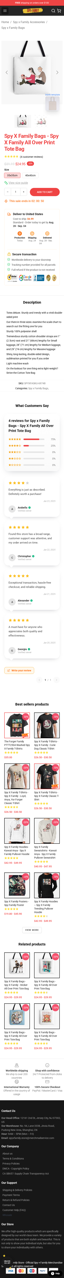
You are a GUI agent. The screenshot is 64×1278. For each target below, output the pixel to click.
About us (7, 1153)
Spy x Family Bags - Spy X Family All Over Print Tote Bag (15, 1036)
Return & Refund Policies (16, 1200)
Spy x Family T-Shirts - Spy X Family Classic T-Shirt (46, 796)
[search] (53, 11)
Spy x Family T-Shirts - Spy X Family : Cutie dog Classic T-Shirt (46, 745)
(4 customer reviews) (31, 156)
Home (5, 22)
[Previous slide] (7, 72)
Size (6, 169)
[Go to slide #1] (22, 121)
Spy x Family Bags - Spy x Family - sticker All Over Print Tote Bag (16, 985)
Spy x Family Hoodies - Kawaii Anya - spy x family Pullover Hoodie (16, 851)
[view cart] (59, 11)
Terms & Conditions (13, 1158)
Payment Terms (11, 1195)
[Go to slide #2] (41, 121)
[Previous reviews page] (39, 680)
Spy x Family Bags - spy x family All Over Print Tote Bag (45, 985)
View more (32, 930)
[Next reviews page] (56, 680)
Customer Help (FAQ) (14, 1210)
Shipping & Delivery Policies (17, 1190)
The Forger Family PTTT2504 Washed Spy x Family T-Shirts (17, 745)
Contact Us (8, 1205)
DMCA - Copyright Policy (15, 1168)
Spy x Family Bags (13, 28)
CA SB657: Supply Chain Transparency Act (25, 1173)
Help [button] (57, 1273)
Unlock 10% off (7, 1262)
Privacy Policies (11, 1163)
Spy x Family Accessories (29, 22)
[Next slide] (57, 72)
